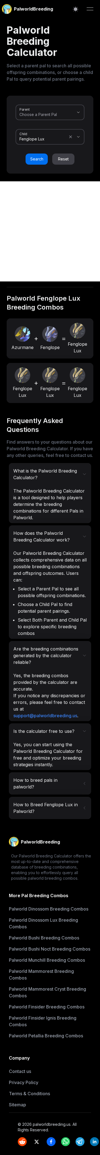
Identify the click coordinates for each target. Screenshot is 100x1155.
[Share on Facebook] (51, 1141)
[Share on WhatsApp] (65, 1141)
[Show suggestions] (78, 112)
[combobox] (42, 114)
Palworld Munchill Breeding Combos (47, 960)
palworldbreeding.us (52, 1124)
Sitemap (17, 1104)
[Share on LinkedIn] (94, 1141)
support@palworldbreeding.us (45, 715)
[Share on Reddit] (22, 1141)
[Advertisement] (50, 231)
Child (23, 134)
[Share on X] (36, 1141)
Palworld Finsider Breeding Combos (46, 1007)
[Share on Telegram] (80, 1141)
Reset (63, 159)
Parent (24, 109)
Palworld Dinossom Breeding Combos (48, 909)
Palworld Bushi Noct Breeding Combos (49, 949)
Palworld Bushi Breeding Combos (44, 938)
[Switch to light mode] (75, 9)
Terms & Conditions (29, 1093)
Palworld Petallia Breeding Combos (46, 1035)
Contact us (20, 1071)
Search (36, 159)
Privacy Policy (23, 1082)
